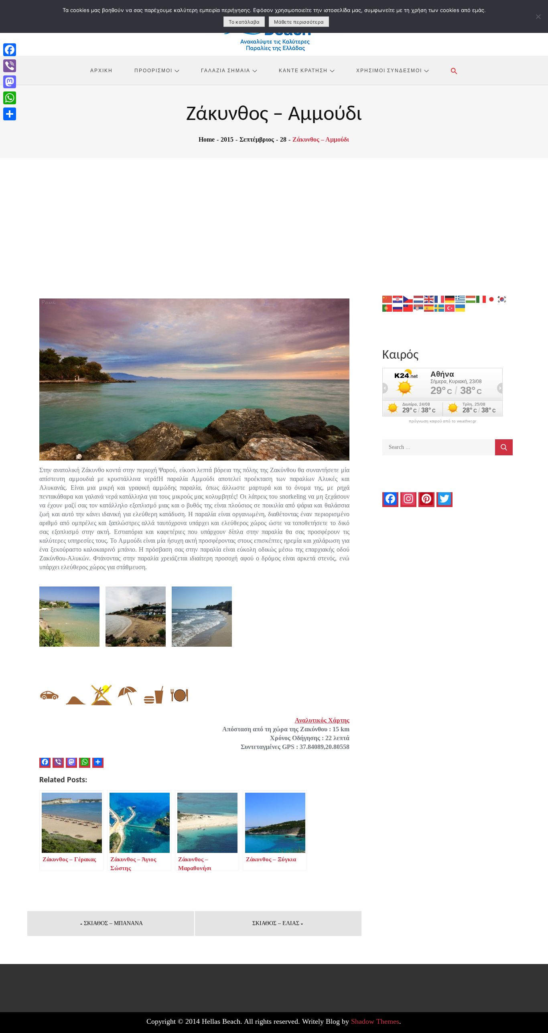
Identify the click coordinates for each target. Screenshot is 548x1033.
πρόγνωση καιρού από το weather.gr (442, 421)
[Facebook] (10, 50)
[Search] (504, 447)
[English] (429, 298)
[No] (538, 16)
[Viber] (10, 66)
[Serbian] (419, 307)
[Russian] (398, 307)
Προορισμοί (153, 70)
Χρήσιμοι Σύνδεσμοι (389, 70)
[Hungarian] (471, 298)
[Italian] (481, 298)
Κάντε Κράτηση (303, 70)
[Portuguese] (387, 307)
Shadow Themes (375, 1021)
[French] (439, 298)
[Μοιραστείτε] (10, 114)
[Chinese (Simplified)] (387, 298)
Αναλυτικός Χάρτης (322, 720)
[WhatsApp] (10, 98)
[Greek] (460, 298)
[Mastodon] (10, 82)
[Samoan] (408, 307)
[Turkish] (450, 307)
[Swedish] (439, 307)
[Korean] (502, 298)
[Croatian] (398, 298)
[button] (454, 71)
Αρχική (101, 70)
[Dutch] (419, 298)
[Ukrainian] (460, 307)
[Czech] (408, 298)
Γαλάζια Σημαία (225, 70)
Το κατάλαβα (244, 22)
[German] (450, 298)
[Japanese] (492, 298)
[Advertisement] (274, 218)
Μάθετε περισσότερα (299, 22)
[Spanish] (429, 307)
